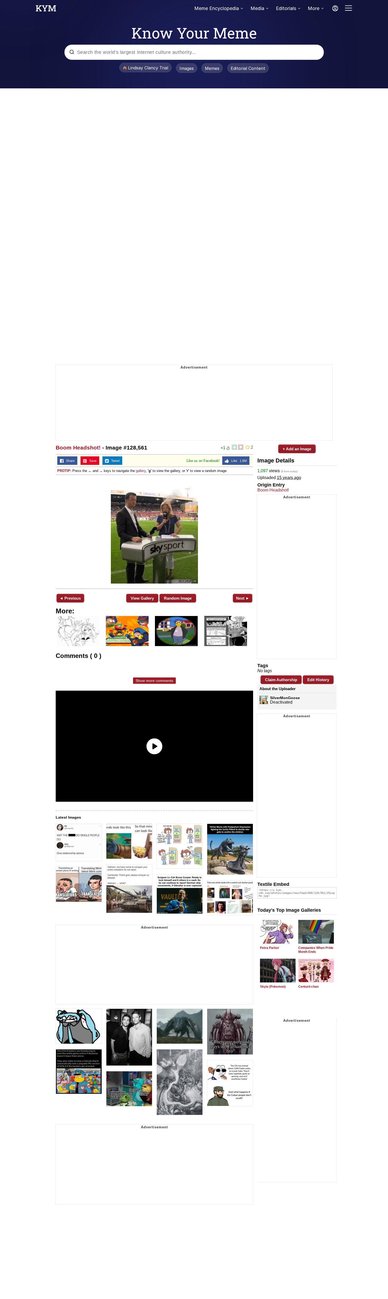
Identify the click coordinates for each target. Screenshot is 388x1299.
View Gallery (142, 598)
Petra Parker (269, 948)
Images (186, 68)
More (313, 8)
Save (92, 461)
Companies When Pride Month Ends (315, 950)
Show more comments (154, 681)
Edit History (318, 679)
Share (69, 461)
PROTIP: (64, 471)
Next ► (242, 598)
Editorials (286, 8)
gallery (141, 471)
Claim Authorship (281, 679)
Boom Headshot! (78, 448)
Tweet (114, 461)
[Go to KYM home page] (46, 9)
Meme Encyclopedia (216, 8)
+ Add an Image (297, 449)
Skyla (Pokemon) (273, 986)
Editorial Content (248, 68)
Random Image (178, 598)
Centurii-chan (308, 986)
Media (257, 8)
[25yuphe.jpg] (154, 531)
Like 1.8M (238, 461)
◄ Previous (70, 598)
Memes (212, 68)
